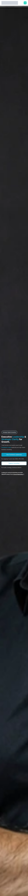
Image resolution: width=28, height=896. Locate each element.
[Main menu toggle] (25, 2)
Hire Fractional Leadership (14, 454)
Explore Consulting (14, 463)
